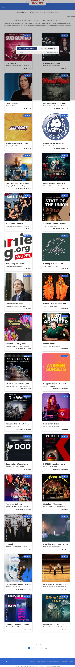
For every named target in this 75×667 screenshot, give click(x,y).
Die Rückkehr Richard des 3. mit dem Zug (18, 584)
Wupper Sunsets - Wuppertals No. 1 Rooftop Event (55, 384)
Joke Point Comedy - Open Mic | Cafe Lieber (17, 143)
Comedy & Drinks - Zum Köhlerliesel (53, 264)
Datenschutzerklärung (52, 52)
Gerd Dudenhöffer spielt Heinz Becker (16, 464)
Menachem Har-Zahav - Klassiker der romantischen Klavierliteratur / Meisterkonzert (17, 304)
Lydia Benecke (12, 103)
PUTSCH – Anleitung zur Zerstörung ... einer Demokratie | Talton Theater (54, 464)
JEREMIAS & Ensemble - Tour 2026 (55, 584)
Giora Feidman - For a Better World (18, 184)
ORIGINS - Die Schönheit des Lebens (18, 384)
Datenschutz (64, 661)
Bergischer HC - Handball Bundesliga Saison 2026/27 (54, 143)
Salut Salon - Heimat (14, 224)
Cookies (71, 661)
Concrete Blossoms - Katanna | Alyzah (18, 624)
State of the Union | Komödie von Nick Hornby (55, 224)
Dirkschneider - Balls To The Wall (55, 184)
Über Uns (49, 661)
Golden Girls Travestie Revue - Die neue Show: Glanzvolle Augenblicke (55, 304)
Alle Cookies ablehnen (48, 48)
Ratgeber (32, 661)
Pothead (9, 544)
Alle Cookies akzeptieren (26, 48)
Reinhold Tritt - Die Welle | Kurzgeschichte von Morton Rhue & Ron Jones (17, 424)
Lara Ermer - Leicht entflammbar (51, 424)
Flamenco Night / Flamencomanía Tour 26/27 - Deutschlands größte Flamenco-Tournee (17, 504)
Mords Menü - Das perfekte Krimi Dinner (54, 103)
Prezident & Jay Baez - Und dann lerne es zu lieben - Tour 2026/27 (55, 544)
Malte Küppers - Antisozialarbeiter (50, 344)
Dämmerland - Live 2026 (53, 624)
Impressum (56, 661)
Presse (38, 661)
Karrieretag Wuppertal (15, 264)
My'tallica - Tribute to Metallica (52, 504)
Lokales (43, 661)
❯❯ (46, 648)
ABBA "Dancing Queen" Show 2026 (16, 344)
